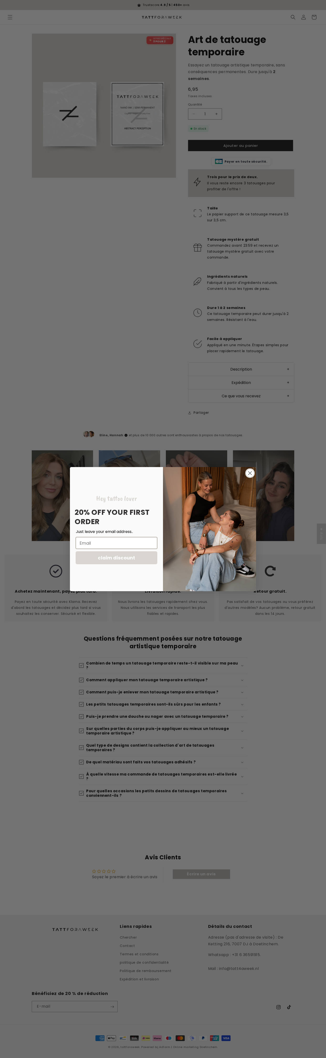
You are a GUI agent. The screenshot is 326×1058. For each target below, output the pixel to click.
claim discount (116, 557)
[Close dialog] (250, 473)
